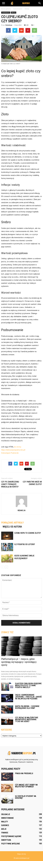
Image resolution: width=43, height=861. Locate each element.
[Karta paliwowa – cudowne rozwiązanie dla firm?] (7, 709)
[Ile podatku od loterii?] (7, 547)
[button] (39, 3)
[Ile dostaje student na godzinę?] (7, 799)
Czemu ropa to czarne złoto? (27, 533)
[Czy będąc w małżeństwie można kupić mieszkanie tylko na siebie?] (7, 721)
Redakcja (8, 25)
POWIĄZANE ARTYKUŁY (12, 522)
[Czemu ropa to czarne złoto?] (7, 536)
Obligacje (5, 814)
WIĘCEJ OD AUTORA (12, 526)
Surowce (5, 825)
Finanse (4, 833)
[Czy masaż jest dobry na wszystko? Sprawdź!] (7, 788)
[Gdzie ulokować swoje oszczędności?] (7, 558)
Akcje (3, 829)
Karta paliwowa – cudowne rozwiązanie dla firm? (27, 707)
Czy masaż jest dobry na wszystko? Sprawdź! (26, 786)
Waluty (14, 12)
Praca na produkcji (24, 773)
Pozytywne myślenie (10, 844)
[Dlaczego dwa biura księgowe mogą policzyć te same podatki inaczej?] (7, 687)
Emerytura (6, 840)
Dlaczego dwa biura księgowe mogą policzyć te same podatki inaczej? (28, 685)
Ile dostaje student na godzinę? (25, 797)
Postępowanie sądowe (11, 836)
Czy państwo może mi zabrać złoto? (32, 483)
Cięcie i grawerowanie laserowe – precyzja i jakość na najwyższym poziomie (28, 697)
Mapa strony (21, 854)
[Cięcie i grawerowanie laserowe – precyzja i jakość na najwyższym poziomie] (7, 698)
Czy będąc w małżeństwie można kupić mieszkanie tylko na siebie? (26, 719)
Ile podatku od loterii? (24, 544)
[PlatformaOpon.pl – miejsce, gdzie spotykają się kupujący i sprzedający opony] (21, 646)
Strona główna (6, 9)
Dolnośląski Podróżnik (10, 453)
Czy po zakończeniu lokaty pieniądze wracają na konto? (10, 484)
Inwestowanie (6, 12)
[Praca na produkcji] (7, 777)
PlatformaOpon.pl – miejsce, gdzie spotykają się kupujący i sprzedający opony (19, 662)
